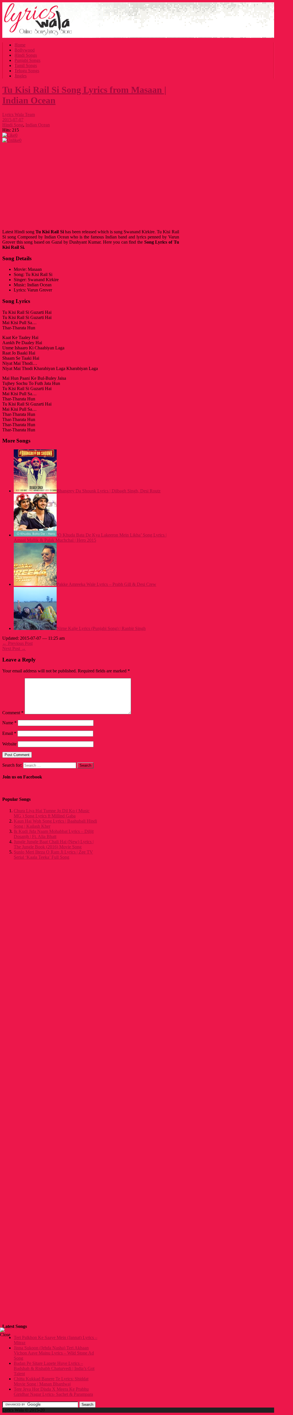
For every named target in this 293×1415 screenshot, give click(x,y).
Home (19, 44)
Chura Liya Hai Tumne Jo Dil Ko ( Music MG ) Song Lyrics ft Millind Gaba (52, 813)
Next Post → (14, 648)
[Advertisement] (90, 184)
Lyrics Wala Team (18, 114)
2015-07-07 (12, 119)
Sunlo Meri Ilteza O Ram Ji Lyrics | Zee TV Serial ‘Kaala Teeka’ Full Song (53, 855)
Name (9, 722)
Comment (12, 712)
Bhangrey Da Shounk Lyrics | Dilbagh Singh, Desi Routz (109, 490)
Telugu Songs (26, 70)
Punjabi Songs (27, 60)
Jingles (20, 75)
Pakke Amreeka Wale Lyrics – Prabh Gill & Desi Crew (106, 584)
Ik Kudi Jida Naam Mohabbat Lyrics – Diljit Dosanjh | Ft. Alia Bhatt (54, 834)
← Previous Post (17, 643)
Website (9, 743)
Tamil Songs (25, 65)
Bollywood (24, 50)
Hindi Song (12, 124)
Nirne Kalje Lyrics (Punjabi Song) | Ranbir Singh (101, 628)
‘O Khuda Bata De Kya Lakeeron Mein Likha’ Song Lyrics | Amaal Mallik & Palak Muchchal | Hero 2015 (90, 538)
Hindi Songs (25, 55)
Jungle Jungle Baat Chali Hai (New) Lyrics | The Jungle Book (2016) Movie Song (54, 844)
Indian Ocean (37, 124)
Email (9, 733)
